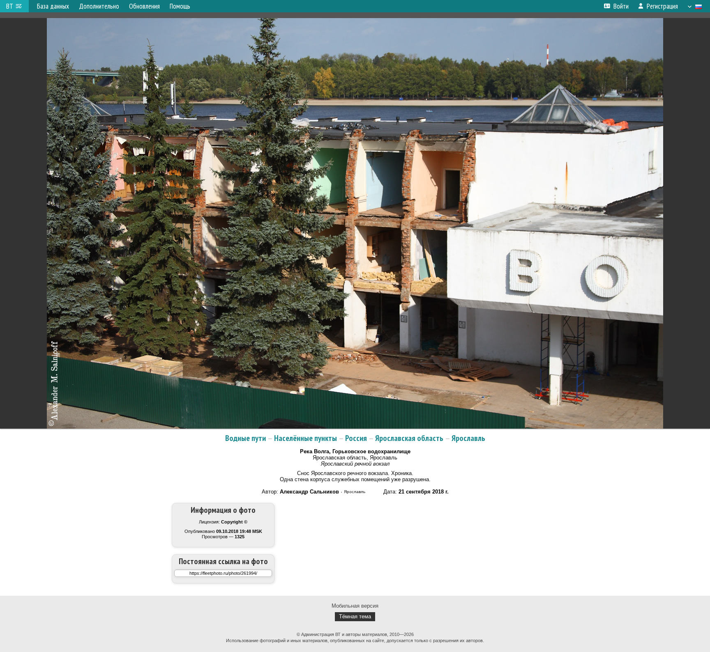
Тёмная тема (355, 616)
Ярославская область (409, 438)
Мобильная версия (355, 606)
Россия (356, 438)
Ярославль (468, 438)
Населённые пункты (305, 438)
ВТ (9, 6)
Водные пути (245, 438)
